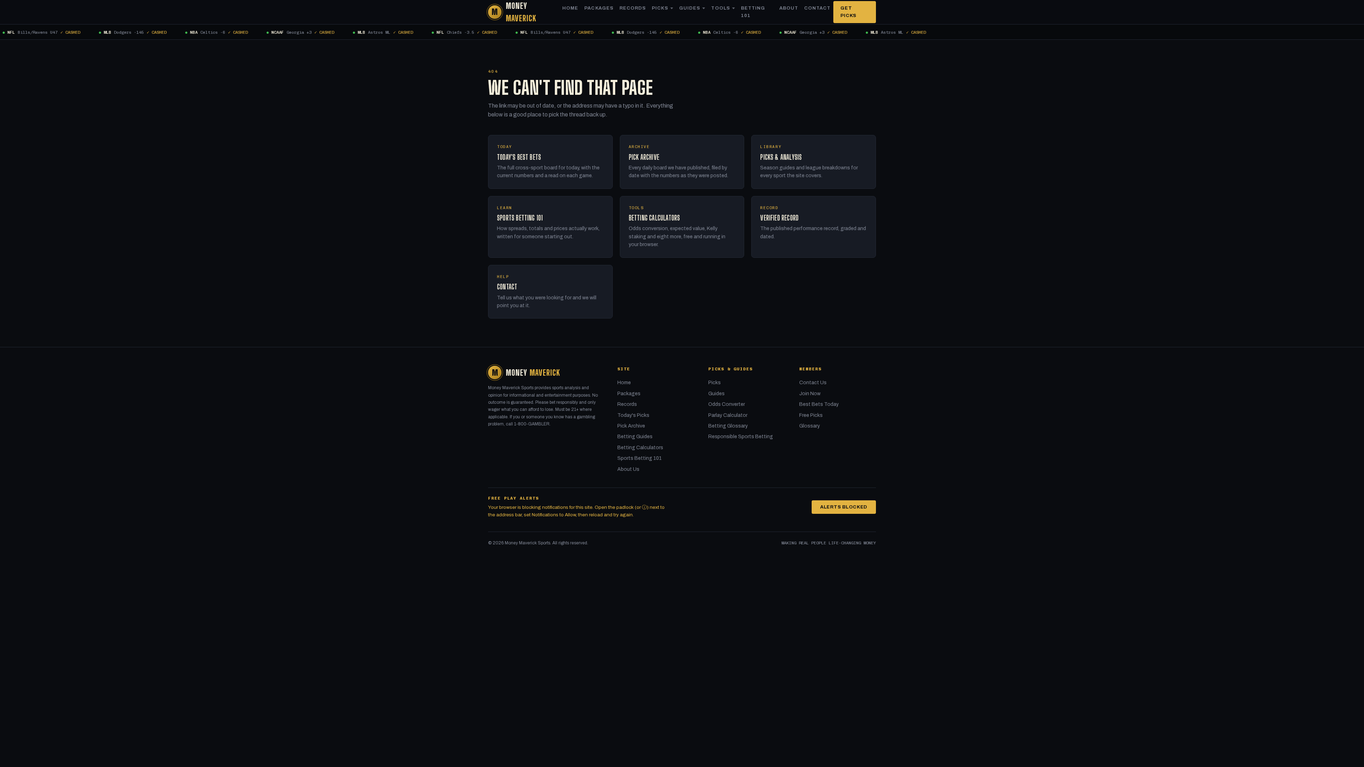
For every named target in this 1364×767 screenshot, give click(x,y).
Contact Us (813, 382)
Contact (817, 8)
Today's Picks (633, 415)
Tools (720, 8)
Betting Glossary (728, 426)
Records (632, 8)
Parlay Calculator (727, 415)
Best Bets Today (819, 404)
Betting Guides (635, 436)
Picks (660, 8)
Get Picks (848, 12)
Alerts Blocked (843, 507)
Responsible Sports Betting (740, 436)
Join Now (810, 393)
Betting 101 (753, 12)
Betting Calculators (640, 447)
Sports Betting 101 (639, 458)
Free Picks (811, 415)
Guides (689, 8)
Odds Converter (726, 404)
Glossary (809, 426)
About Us (628, 469)
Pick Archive (631, 426)
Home (570, 8)
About (788, 8)
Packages (598, 8)
